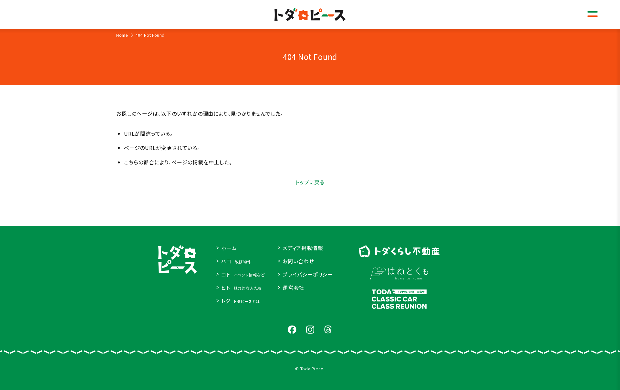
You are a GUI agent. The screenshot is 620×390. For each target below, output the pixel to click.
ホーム (229, 247)
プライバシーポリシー (308, 274)
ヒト (241, 287)
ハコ (236, 261)
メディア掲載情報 (303, 247)
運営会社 (293, 287)
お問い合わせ (298, 261)
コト (243, 274)
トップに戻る (310, 182)
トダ (240, 300)
